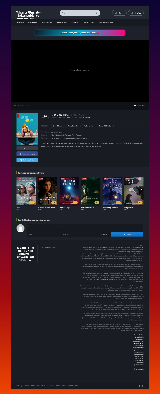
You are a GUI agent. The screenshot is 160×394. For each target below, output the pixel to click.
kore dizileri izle (139, 335)
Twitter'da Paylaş (28, 160)
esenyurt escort (139, 343)
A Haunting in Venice (110, 207)
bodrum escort (139, 365)
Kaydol (121, 13)
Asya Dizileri (62, 22)
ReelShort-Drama (105, 22)
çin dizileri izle (139, 337)
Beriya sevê (128, 207)
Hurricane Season (87, 207)
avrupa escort (139, 360)
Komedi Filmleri (73, 126)
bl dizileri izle (140, 339)
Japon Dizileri (88, 22)
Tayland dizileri (46, 22)
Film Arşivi (32, 22)
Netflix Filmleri (89, 126)
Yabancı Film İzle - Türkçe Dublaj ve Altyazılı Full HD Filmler (28, 17)
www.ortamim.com (137, 367)
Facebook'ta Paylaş (28, 154)
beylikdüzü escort (138, 341)
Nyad (18, 207)
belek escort (140, 363)
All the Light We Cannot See (48, 207)
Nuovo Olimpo (65, 207)
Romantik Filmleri (105, 126)
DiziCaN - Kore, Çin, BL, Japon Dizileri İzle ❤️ (80, 32)
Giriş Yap (137, 13)
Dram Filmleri (57, 126)
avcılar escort (139, 345)
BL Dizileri (75, 22)
